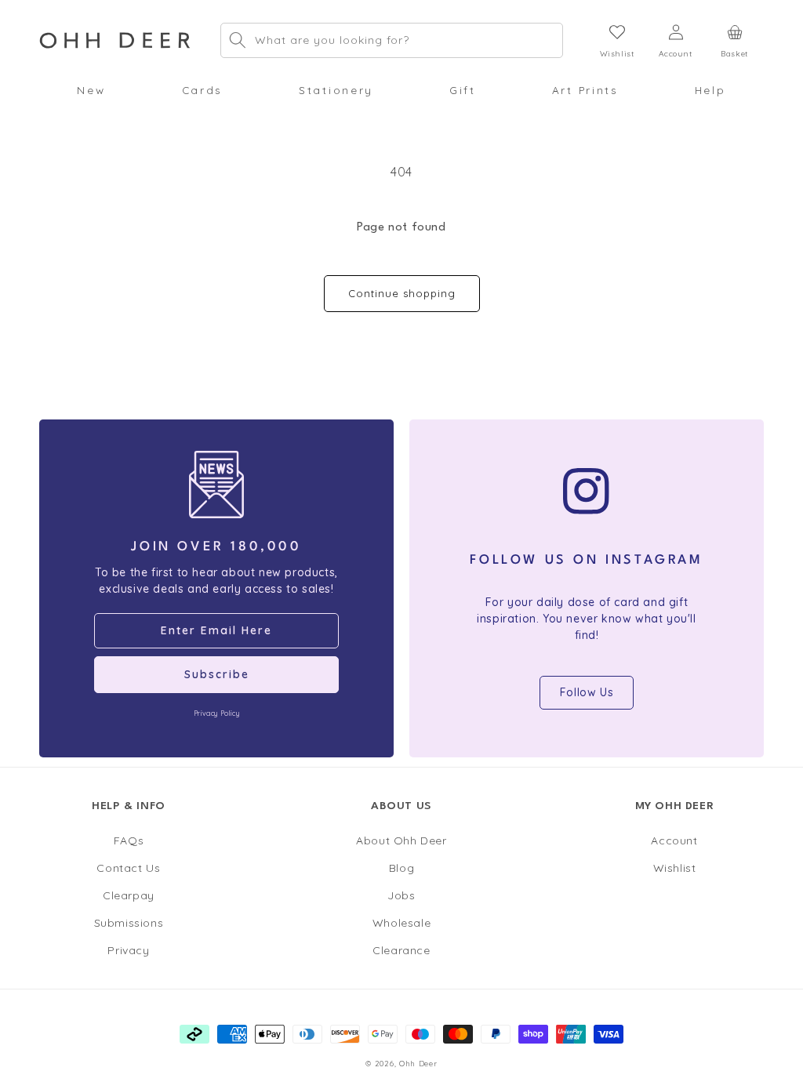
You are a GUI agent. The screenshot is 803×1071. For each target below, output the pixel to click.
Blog (401, 868)
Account (674, 840)
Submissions (129, 923)
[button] (91, 90)
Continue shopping (402, 293)
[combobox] (391, 40)
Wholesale (401, 923)
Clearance (401, 950)
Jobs (401, 895)
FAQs (129, 840)
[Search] (237, 40)
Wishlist (674, 868)
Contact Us (128, 868)
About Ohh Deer (401, 840)
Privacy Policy (216, 713)
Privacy (128, 950)
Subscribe (216, 674)
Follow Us (586, 692)
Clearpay (128, 895)
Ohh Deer (418, 1063)
